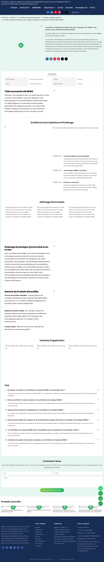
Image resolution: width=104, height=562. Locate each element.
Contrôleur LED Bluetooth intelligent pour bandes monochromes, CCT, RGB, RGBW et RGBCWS (91, 511)
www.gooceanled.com (46, 559)
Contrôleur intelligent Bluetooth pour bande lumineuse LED (11, 511)
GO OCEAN (4, 17)
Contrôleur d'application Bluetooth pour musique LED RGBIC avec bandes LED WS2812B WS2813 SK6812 (33, 20)
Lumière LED (13, 17)
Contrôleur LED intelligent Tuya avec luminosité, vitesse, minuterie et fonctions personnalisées (64, 511)
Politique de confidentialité (67, 559)
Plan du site (56, 559)
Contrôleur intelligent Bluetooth (51, 17)
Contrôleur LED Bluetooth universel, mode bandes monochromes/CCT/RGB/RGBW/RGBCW (39, 511)
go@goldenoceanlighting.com (92, 536)
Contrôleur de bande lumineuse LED (29, 17)
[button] (95, 7)
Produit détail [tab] (52, 74)
